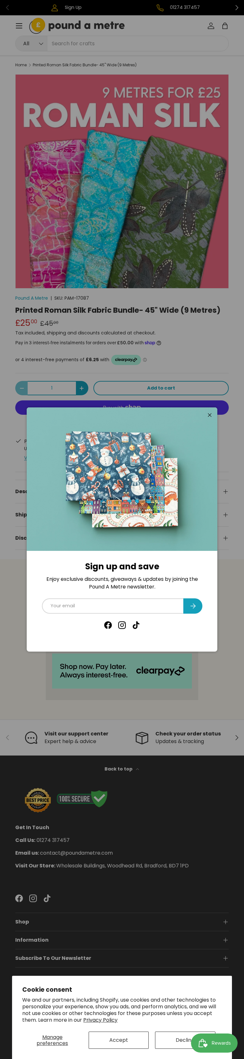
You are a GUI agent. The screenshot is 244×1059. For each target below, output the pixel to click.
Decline (185, 1040)
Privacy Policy (100, 1020)
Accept (118, 1040)
